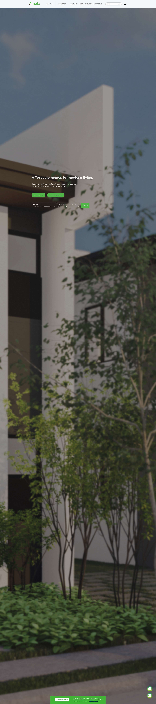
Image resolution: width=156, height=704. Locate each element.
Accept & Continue (62, 699)
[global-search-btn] (118, 4)
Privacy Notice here (93, 701)
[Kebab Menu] (125, 4)
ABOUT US (50, 4)
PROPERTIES (62, 4)
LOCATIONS (74, 4)
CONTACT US (97, 4)
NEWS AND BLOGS (86, 4)
